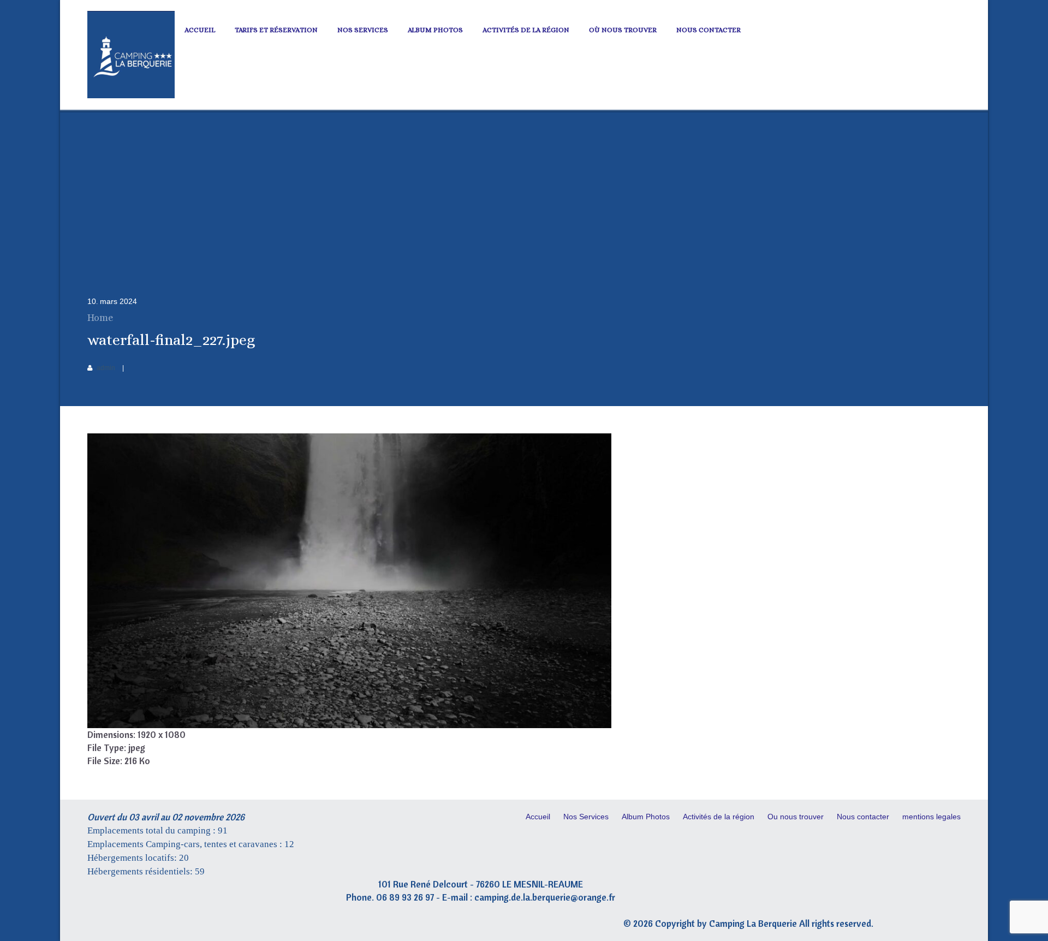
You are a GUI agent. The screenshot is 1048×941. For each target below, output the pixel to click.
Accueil (199, 30)
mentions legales (931, 816)
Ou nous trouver (795, 816)
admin (106, 368)
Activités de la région (526, 30)
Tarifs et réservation (276, 30)
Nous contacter (708, 30)
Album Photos (435, 30)
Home (100, 317)
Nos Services (362, 30)
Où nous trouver (623, 30)
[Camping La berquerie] (131, 95)
